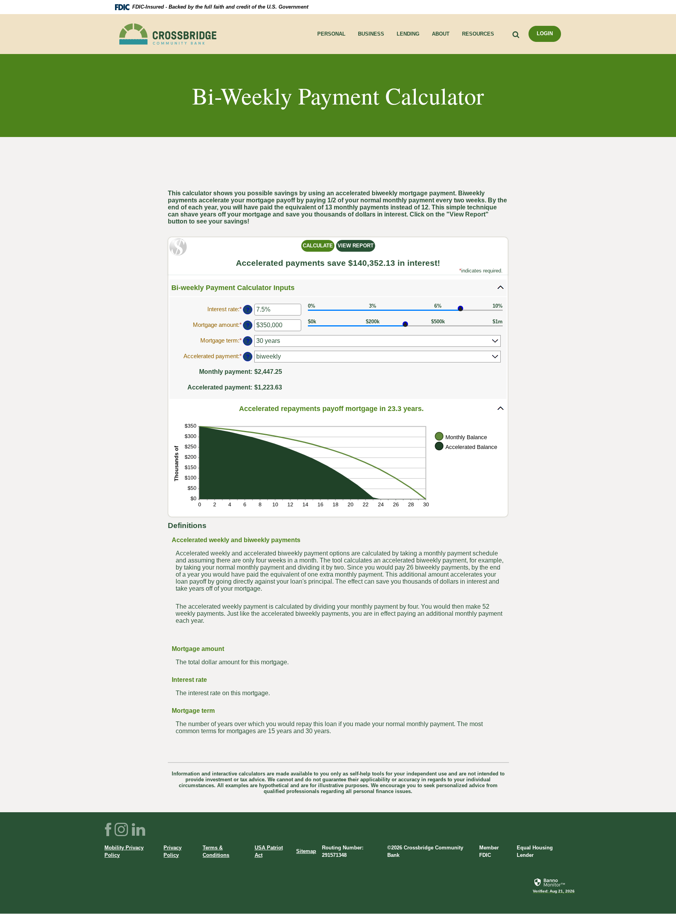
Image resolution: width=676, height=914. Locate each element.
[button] (338, 288)
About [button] (440, 34)
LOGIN (545, 33)
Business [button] (371, 34)
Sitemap (306, 851)
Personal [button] (331, 34)
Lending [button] (408, 34)
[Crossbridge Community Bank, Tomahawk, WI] (168, 34)
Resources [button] (478, 34)
